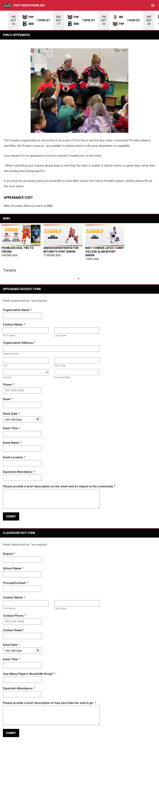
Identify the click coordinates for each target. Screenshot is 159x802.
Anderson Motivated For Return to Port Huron (61, 249)
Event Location (13, 457)
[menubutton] (152, 5)
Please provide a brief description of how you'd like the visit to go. (48, 703)
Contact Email (12, 630)
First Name (9, 335)
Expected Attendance (18, 472)
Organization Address (18, 342)
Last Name (60, 335)
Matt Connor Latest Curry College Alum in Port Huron (104, 251)
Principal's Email (14, 583)
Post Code (59, 365)
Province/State (62, 377)
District (8, 554)
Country (7, 377)
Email (6, 399)
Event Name (11, 443)
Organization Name (16, 310)
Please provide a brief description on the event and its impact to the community (58, 486)
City (5, 365)
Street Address (11, 353)
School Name (12, 568)
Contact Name (13, 324)
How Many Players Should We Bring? (28, 674)
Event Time (10, 428)
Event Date (10, 413)
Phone (7, 384)
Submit (11, 516)
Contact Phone (13, 615)
